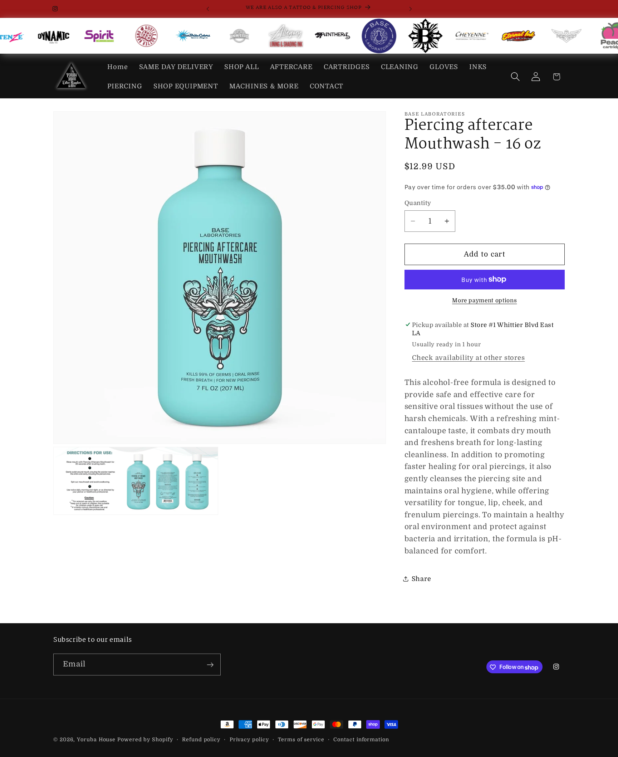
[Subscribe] (210, 665)
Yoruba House (96, 739)
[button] (515, 77)
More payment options (484, 300)
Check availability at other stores (468, 357)
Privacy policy (249, 739)
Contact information (361, 739)
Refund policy (201, 739)
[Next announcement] (410, 9)
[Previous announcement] (208, 9)
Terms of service (301, 739)
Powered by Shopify (145, 739)
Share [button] (421, 578)
